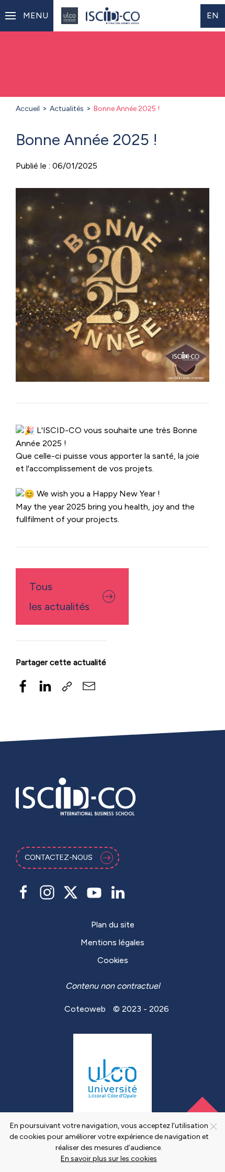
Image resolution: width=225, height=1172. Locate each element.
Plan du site (112, 925)
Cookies (112, 960)
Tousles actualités (59, 596)
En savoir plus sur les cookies (109, 1158)
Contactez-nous (59, 857)
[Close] (213, 1126)
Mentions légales (112, 942)
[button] (26, 15)
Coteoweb (85, 1009)
